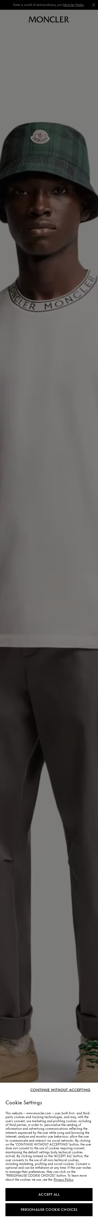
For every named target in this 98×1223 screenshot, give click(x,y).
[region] (49, 1153)
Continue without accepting (60, 1090)
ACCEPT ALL (48, 1194)
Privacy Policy (64, 1180)
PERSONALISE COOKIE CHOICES (49, 1209)
